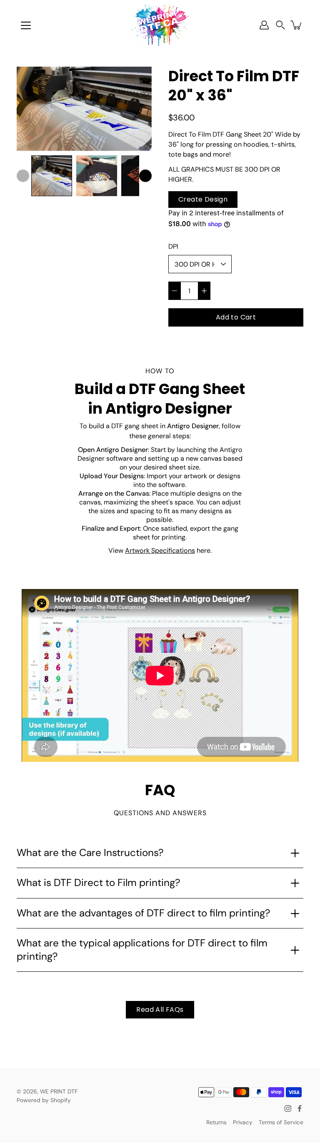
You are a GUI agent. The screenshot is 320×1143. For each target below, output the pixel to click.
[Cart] (296, 25)
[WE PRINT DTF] (160, 25)
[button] (280, 25)
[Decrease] (174, 291)
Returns (216, 1122)
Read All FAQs (159, 1009)
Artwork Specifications (160, 550)
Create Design (203, 199)
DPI (173, 246)
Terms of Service (281, 1122)
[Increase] (204, 291)
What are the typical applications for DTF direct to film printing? (142, 949)
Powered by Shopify (44, 1100)
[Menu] (26, 25)
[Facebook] (299, 1108)
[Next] (145, 176)
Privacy (242, 1122)
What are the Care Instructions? (90, 852)
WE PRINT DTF (59, 1091)
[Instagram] (288, 1108)
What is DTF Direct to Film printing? (98, 882)
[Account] (264, 25)
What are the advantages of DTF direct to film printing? (143, 913)
